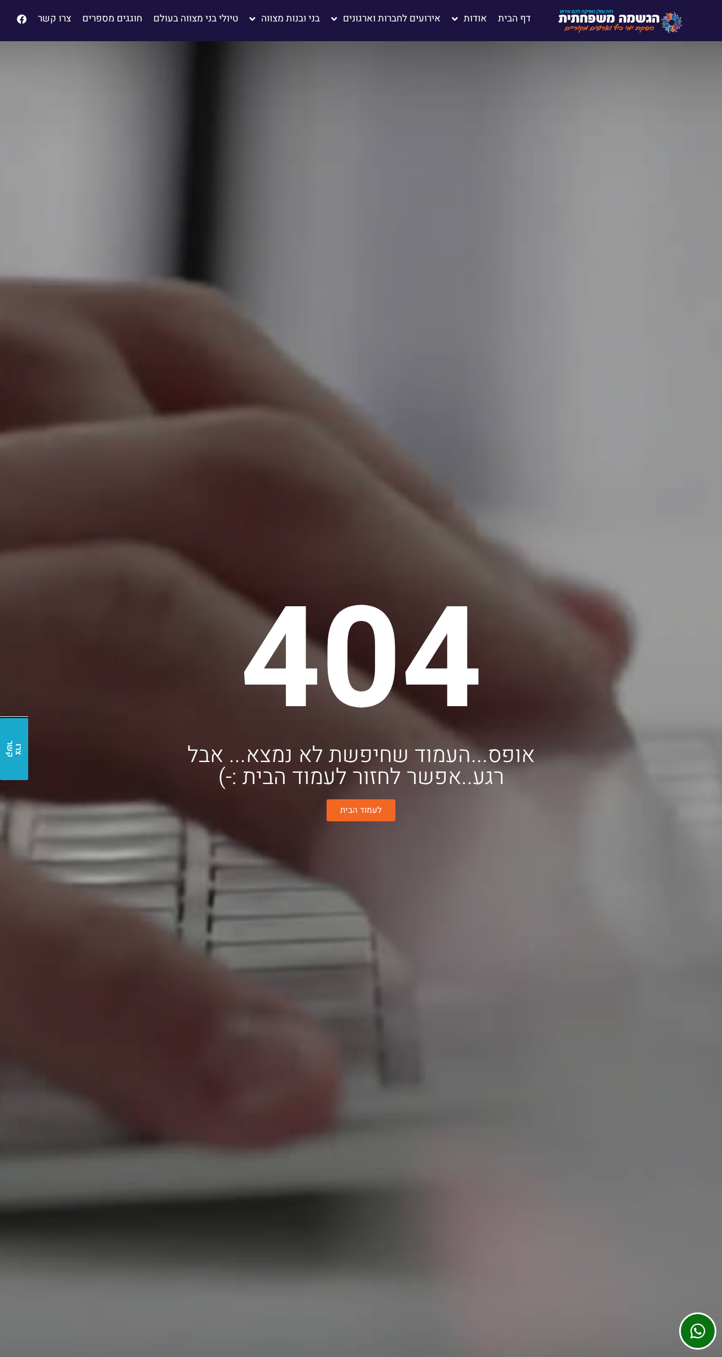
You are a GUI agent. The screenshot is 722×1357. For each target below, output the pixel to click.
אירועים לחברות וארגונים (392, 18)
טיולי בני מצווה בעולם (195, 18)
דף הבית (514, 18)
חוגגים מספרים (112, 18)
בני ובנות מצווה (290, 18)
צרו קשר (54, 18)
